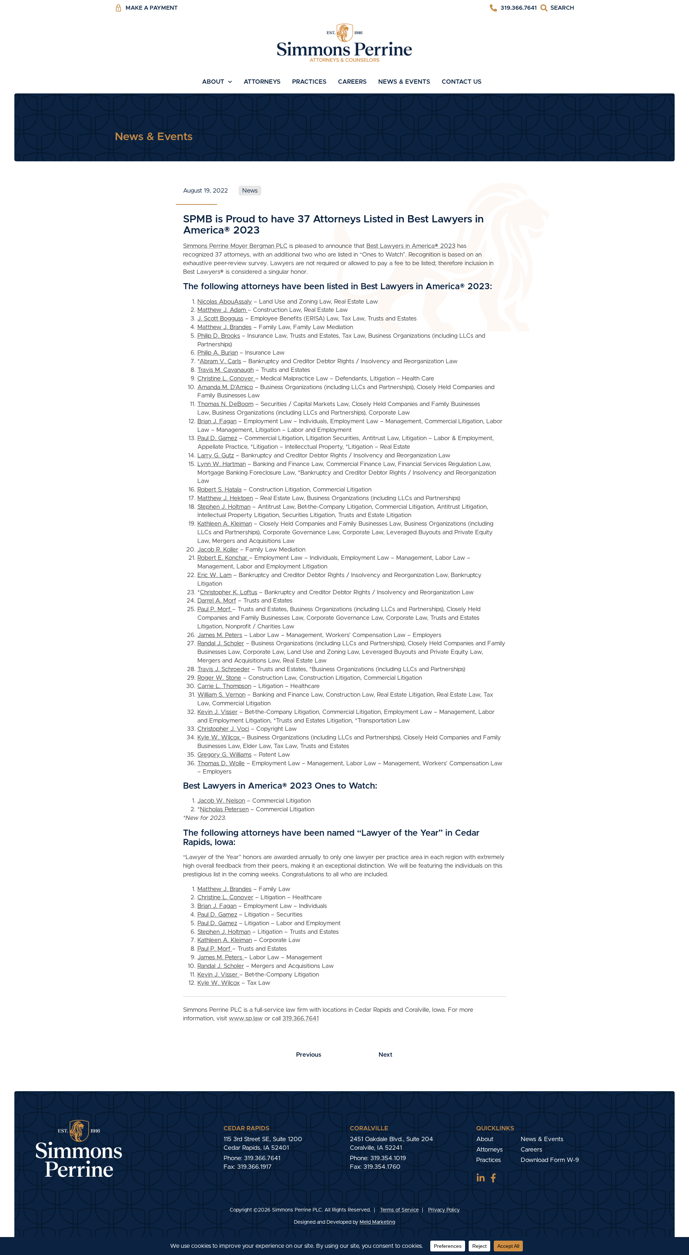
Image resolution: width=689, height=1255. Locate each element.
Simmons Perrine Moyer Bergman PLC (235, 246)
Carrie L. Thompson (224, 686)
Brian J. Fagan (216, 421)
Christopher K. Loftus (228, 592)
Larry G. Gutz (215, 455)
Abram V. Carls (220, 361)
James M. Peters (219, 635)
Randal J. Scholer (220, 643)
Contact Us (462, 82)
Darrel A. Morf (216, 600)
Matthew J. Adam (222, 310)
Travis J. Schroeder (223, 669)
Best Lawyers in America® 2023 (410, 246)
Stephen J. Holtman (223, 507)
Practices (309, 82)
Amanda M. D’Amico (225, 387)
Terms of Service (399, 1210)
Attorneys (262, 82)
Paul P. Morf (214, 609)
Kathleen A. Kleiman (224, 524)
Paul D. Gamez (217, 438)
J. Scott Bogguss (220, 318)
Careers (352, 82)
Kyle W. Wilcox (219, 737)
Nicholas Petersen (224, 809)
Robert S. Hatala (219, 489)
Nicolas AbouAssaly (224, 302)
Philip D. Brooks (218, 336)
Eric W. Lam (214, 575)
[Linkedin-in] (480, 1177)
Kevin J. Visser (217, 712)
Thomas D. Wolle (221, 763)
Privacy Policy (444, 1210)
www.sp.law (246, 1018)
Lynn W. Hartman (221, 464)
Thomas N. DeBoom (225, 404)
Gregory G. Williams (224, 755)
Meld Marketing (377, 1222)
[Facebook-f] (493, 1177)
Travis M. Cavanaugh (225, 370)
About (213, 82)
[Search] (557, 8)
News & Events (404, 82)
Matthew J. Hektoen (225, 498)
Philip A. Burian (217, 353)
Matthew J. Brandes (224, 327)
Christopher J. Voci (223, 729)
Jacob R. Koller (217, 549)
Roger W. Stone (219, 678)
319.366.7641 (300, 1018)
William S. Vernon (221, 695)
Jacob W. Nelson (221, 801)
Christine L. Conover (226, 378)
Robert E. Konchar (223, 558)
